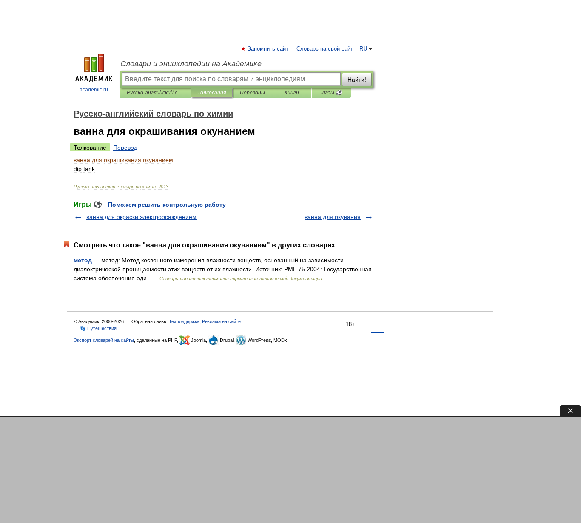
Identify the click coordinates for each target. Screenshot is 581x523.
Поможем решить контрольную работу (167, 204)
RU (363, 49)
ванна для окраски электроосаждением (141, 216)
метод (83, 260)
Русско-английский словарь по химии (155, 93)
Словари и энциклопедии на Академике (191, 64)
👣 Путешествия (98, 328)
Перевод (125, 147)
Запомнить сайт (268, 49)
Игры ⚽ (331, 93)
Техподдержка (184, 321)
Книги (292, 93)
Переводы (252, 93)
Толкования (211, 93)
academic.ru (94, 90)
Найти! (356, 79)
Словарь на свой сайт (324, 49)
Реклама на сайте (221, 321)
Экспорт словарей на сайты (104, 340)
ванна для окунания (333, 216)
